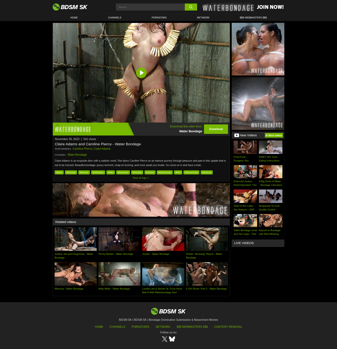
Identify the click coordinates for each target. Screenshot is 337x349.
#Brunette (84, 172)
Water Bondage (77, 154)
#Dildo (110, 172)
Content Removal (228, 326)
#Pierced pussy (191, 172)
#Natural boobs (164, 172)
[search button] (191, 7)
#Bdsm (59, 172)
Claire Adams (102, 148)
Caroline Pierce (82, 148)
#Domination (123, 172)
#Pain (178, 172)
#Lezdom (150, 172)
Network (203, 17)
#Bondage (71, 172)
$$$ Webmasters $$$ (192, 326)
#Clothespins (98, 172)
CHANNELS (114, 17)
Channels (117, 326)
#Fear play (137, 172)
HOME (74, 17)
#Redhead (206, 172)
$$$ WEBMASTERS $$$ (253, 17)
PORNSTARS (159, 17)
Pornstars (140, 326)
